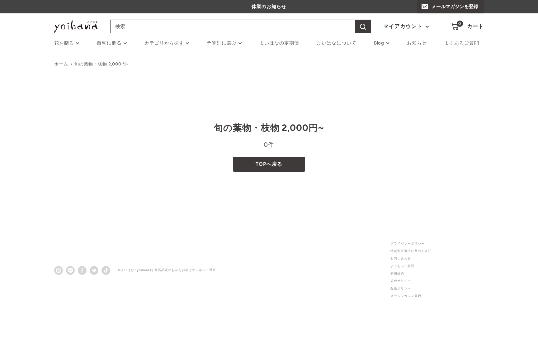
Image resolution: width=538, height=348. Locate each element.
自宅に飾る (109, 43)
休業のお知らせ (269, 6)
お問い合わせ (400, 258)
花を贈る (64, 43)
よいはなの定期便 (279, 43)
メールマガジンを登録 (455, 6)
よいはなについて (336, 43)
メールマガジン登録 (405, 296)
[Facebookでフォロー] (82, 270)
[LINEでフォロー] (70, 270)
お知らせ (417, 43)
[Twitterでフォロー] (94, 270)
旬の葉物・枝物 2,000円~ (101, 64)
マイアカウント (403, 26)
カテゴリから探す (164, 43)
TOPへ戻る (269, 164)
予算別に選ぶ (222, 43)
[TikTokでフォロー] (105, 270)
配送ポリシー (400, 288)
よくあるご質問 (461, 43)
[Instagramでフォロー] (58, 270)
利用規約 (397, 273)
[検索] (363, 26)
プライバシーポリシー (407, 243)
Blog (379, 43)
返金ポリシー (400, 281)
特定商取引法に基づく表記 (411, 251)
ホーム (61, 64)
